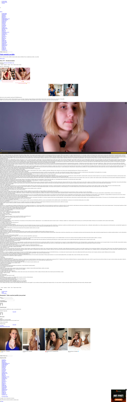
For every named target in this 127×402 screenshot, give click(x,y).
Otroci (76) (3, 35)
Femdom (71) (4, 21)
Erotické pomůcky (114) (6, 18)
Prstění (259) (4, 41)
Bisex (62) (3, 361)
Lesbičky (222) (4, 27)
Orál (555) (3, 34)
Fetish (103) (4, 22)
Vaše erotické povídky (7, 54)
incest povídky (4, 293)
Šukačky (10, 62)
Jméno (1, 297)
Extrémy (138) (4, 20)
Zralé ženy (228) (4, 50)
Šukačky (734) (4, 45)
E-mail (2, 298)
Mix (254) (3, 29)
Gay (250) (3, 24)
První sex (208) (4, 386)
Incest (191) (4, 370)
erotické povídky (4, 291)
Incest (6, 62)
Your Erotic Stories (5, 396)
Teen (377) (3, 46)
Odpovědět (14, 311)
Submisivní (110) (4, 44)
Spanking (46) (4, 387)
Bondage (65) (4, 17)
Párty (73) (3, 37)
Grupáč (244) (4, 369)
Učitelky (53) (4, 48)
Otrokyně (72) (4, 36)
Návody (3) (4, 31)
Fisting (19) (4, 23)
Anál (4, 62)
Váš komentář (2, 300)
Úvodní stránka (4, 1)
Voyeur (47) (4, 49)
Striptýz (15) (4, 43)
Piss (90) (3, 39)
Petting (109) (4, 38)
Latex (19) (3, 26)
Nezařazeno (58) (4, 378)
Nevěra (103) (4, 33)
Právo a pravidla (4, 2)
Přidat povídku (4, 14)
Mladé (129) (4, 30)
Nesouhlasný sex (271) (5, 32)
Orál (8, 62)
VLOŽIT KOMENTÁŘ (3, 301)
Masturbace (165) (4, 28)
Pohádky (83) (4, 40)
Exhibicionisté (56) (5, 19)
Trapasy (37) (4, 47)
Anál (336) (3, 15)
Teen (13, 62)
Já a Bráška (2, 325)
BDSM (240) (4, 360)
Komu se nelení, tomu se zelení (5, 326)
